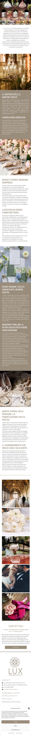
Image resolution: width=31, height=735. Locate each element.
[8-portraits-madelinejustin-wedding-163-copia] (16, 493)
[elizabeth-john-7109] (16, 578)
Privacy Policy (19, 733)
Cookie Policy (11, 733)
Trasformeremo (7, 28)
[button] (29, 708)
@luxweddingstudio (7, 698)
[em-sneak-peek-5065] (16, 550)
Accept (15, 721)
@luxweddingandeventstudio (9, 695)
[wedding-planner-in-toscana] (16, 607)
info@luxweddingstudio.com (11, 689)
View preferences (15, 729)
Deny (15, 725)
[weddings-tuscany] (16, 522)
